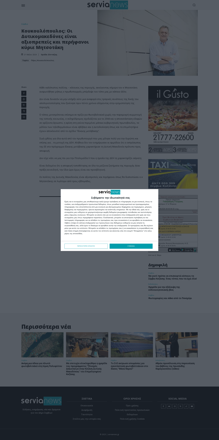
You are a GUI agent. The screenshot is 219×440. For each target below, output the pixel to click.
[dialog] (109, 220)
